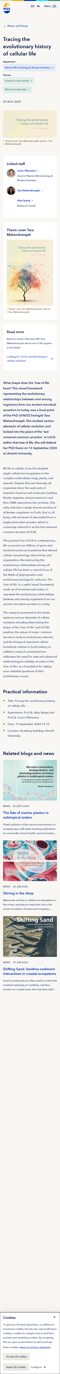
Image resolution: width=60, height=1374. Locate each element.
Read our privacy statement (35, 1348)
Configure (36, 1367)
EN (32, 6)
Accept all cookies (16, 1356)
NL (38, 6)
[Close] (54, 1317)
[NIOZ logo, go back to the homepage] (6, 8)
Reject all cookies (16, 1367)
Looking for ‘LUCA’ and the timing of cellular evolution (27, 359)
